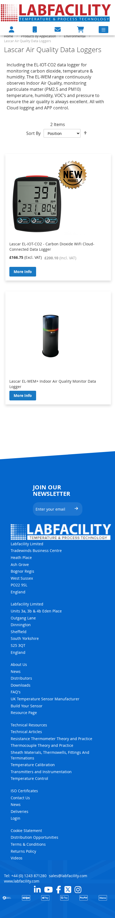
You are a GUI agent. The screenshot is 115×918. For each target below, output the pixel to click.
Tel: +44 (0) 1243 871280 (25, 875)
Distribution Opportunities (34, 837)
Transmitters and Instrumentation (41, 771)
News (16, 671)
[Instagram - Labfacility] (78, 889)
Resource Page (24, 712)
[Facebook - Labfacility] (58, 889)
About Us (19, 664)
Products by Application (39, 36)
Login (15, 818)
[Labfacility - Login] (11, 29)
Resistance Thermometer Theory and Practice (51, 738)
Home (9, 36)
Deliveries (19, 811)
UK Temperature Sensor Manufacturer (45, 698)
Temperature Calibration (33, 764)
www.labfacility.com (21, 881)
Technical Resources (29, 724)
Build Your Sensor (27, 705)
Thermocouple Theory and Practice (42, 745)
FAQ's (16, 691)
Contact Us (20, 797)
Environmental (75, 36)
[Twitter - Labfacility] (67, 889)
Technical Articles (26, 731)
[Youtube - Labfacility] (48, 889)
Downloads (20, 685)
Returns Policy (23, 851)
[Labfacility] (56, 12)
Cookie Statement (26, 830)
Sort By (33, 133)
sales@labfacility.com (68, 875)
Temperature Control (29, 778)
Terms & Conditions (28, 844)
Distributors (21, 678)
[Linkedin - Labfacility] (37, 889)
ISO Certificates (24, 790)
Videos (16, 857)
